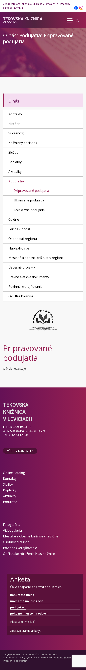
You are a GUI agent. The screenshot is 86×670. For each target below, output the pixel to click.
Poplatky (15, 162)
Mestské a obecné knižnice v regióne (36, 258)
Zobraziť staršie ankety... (26, 631)
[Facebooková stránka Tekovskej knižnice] (76, 8)
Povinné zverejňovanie (25, 286)
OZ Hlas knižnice (20, 296)
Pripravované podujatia (31, 190)
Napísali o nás (19, 248)
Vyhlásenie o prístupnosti (15, 661)
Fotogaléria (11, 524)
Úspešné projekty (21, 267)
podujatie (17, 607)
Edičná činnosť (19, 229)
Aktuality (15, 171)
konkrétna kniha (22, 595)
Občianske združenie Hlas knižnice (29, 553)
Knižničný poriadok (22, 143)
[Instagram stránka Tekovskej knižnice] (81, 8)
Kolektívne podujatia (29, 210)
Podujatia (16, 181)
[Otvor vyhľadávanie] (77, 20)
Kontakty (15, 114)
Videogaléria (12, 530)
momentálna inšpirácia (26, 601)
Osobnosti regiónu (22, 238)
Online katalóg (14, 473)
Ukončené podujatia (29, 200)
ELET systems (64, 657)
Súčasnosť (16, 133)
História (14, 124)
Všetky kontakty (20, 451)
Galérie (13, 219)
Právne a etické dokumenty (28, 277)
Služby (13, 152)
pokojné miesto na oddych (29, 613)
